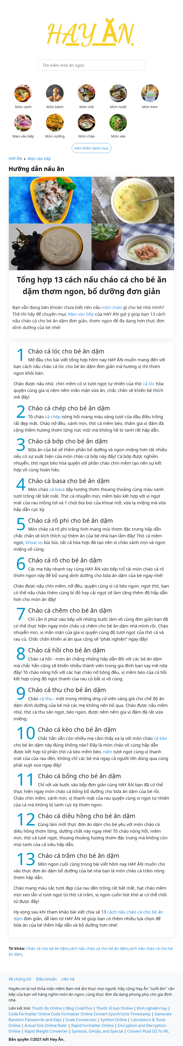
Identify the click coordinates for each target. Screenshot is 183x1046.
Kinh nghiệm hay (152, 1008)
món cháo (112, 307)
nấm (107, 751)
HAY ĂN (15, 158)
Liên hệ (67, 979)
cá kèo (160, 738)
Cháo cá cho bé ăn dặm (47, 948)
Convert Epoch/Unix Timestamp (122, 1014)
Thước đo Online (47, 1008)
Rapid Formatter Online (92, 1025)
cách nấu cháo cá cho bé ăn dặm (98, 948)
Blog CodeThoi (79, 1008)
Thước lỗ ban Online (114, 1008)
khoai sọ (34, 542)
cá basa (57, 489)
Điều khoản (46, 979)
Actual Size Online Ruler (46, 1025)
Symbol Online (114, 1019)
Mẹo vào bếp (39, 158)
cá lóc (149, 383)
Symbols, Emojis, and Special (97, 1031)
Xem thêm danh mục (91, 148)
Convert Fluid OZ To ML (148, 1031)
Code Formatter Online (29, 1014)
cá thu (46, 698)
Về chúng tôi (20, 979)
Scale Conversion (81, 1019)
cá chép (53, 416)
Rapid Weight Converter (46, 1031)
